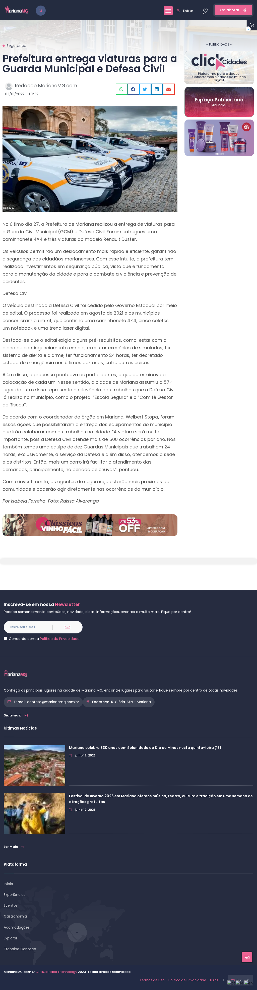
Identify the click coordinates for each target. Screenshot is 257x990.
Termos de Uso (152, 980)
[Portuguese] (231, 982)
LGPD (214, 980)
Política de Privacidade (60, 638)
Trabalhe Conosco (20, 948)
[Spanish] (240, 982)
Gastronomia (15, 916)
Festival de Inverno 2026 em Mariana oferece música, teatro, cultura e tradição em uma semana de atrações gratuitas (161, 798)
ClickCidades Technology (56, 971)
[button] (121, 89)
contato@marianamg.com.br (53, 701)
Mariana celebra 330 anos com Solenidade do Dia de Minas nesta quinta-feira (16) (145, 747)
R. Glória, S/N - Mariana (131, 701)
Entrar (188, 10)
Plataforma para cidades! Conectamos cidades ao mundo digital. (219, 77)
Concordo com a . (44, 638)
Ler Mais (11, 846)
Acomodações (17, 927)
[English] (248, 982)
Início (8, 883)
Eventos (11, 905)
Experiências (14, 894)
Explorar (10, 938)
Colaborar (230, 10)
